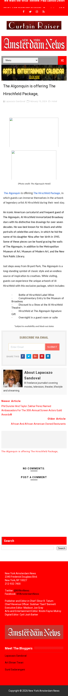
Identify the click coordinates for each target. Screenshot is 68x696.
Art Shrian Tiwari (14, 662)
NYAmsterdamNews (28, 593)
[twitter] (30, 12)
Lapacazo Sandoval (16, 655)
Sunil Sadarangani (15, 669)
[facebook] (23, 12)
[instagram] (37, 12)
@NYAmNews (21, 590)
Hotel (54, 101)
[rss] (43, 12)
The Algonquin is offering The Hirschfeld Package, (29, 451)
